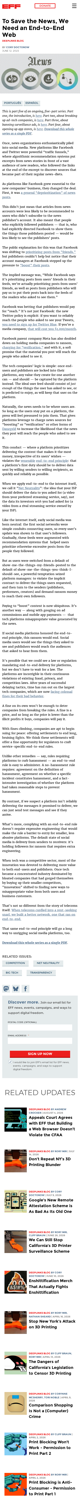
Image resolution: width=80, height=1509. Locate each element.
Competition (15, 963)
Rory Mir (61, 1151)
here (39, 116)
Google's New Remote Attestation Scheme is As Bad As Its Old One (51, 1206)
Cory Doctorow (17, 47)
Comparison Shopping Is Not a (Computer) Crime (51, 1411)
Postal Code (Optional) (22, 1022)
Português (12, 103)
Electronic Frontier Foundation (12, 6)
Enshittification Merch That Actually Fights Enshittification (50, 1286)
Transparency (41, 972)
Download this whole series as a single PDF (34, 942)
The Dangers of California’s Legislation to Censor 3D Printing (51, 1367)
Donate (45, 5)
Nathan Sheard (40, 1316)
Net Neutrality (48, 963)
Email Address (17, 1035)
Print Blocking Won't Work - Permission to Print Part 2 (50, 1448)
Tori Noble (51, 1397)
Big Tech (12, 972)
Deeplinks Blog (39, 1109)
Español (31, 103)
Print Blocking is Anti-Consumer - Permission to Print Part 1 (52, 1488)
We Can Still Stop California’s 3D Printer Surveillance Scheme (50, 1245)
